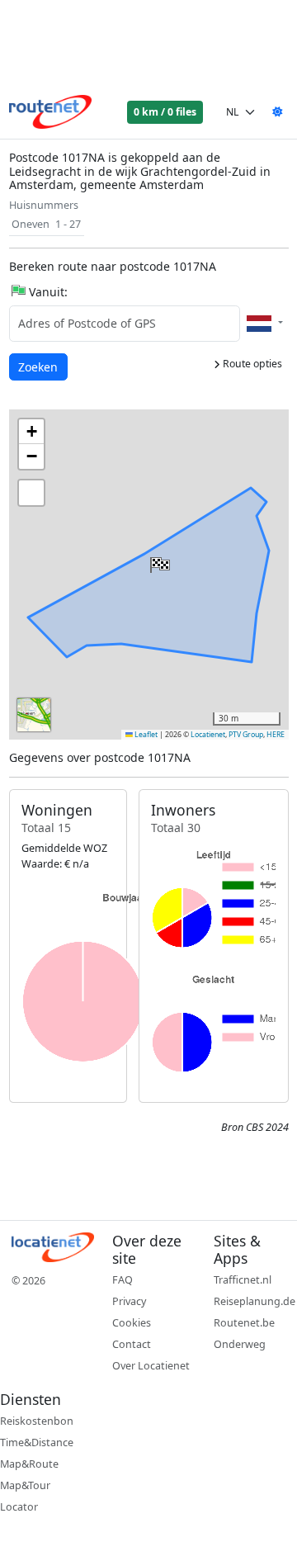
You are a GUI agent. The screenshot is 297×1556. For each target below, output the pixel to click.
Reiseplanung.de (254, 1301)
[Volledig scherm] (31, 492)
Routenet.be (244, 1323)
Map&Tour (25, 1485)
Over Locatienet (151, 1366)
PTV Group (246, 735)
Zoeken (39, 366)
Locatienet (208, 735)
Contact (131, 1344)
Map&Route (29, 1464)
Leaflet (145, 735)
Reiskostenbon (36, 1421)
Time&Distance (36, 1442)
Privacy (129, 1301)
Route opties (251, 364)
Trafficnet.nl (242, 1280)
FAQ (122, 1280)
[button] (158, 561)
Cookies (131, 1323)
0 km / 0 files (165, 112)
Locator (19, 1507)
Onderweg (240, 1344)
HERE (275, 735)
